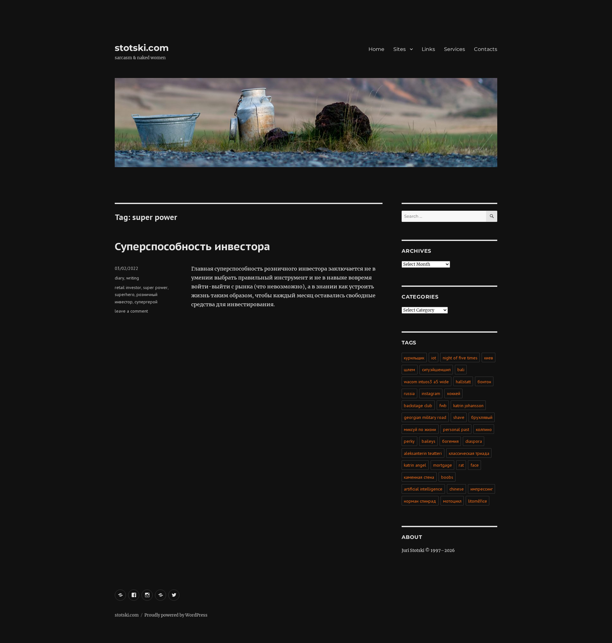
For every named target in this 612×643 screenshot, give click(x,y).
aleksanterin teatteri (423, 453)
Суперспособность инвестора (192, 246)
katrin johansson (468, 405)
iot (433, 358)
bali (460, 369)
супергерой (146, 302)
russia (409, 393)
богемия (450, 441)
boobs (447, 477)
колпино (484, 429)
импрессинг (481, 489)
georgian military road (425, 417)
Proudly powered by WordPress (176, 615)
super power (155, 287)
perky (409, 441)
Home (376, 49)
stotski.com (142, 47)
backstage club (418, 405)
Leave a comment (131, 311)
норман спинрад (420, 501)
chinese (456, 489)
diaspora (473, 441)
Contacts (485, 49)
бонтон (484, 382)
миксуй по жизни (420, 429)
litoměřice (477, 501)
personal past (456, 429)
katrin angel (415, 465)
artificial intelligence (423, 489)
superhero (125, 294)
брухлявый (481, 417)
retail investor (128, 287)
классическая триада (469, 453)
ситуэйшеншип (436, 369)
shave (458, 417)
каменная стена (419, 477)
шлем (409, 369)
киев (488, 358)
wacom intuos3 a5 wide (426, 382)
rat (461, 465)
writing (132, 278)
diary (119, 278)
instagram (431, 393)
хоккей (453, 393)
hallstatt (463, 382)
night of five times (460, 358)
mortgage (442, 465)
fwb (443, 405)
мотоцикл (452, 501)
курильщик (414, 358)
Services (454, 49)
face (474, 465)
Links (428, 49)
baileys (428, 441)
